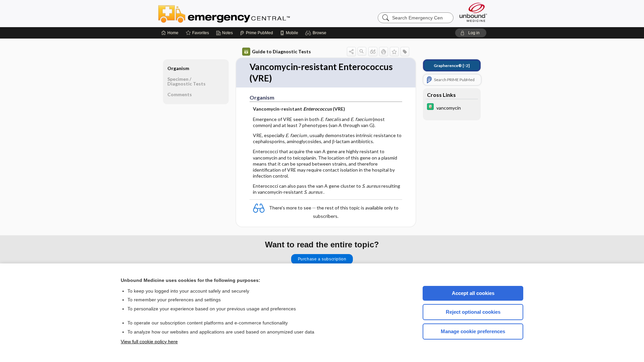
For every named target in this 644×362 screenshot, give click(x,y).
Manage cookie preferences (473, 331)
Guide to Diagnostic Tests (281, 51)
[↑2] (452, 65)
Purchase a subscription (322, 259)
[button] (316, 33)
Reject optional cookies (473, 312)
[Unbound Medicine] (473, 12)
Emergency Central (241, 13)
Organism (178, 68)
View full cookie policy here (149, 341)
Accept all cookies (473, 293)
